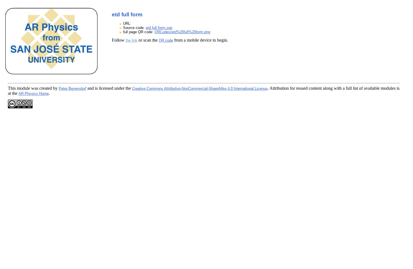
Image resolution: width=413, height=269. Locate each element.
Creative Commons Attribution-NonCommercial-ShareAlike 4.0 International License (199, 88)
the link (131, 40)
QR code (166, 40)
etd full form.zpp (159, 28)
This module (19, 88)
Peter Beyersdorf (72, 88)
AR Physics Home (34, 93)
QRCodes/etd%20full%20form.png (182, 32)
